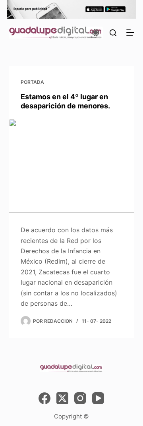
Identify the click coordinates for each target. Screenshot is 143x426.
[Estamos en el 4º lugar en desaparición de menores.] (72, 166)
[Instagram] (80, 398)
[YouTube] (98, 398)
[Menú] (130, 33)
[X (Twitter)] (62, 398)
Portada (32, 82)
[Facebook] (44, 398)
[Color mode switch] (96, 33)
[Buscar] (113, 32)
